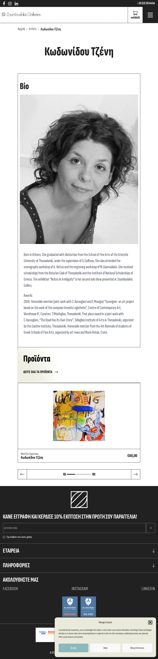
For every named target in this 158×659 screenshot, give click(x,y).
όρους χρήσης (26, 537)
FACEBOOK (10, 588)
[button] (150, 622)
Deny (105, 648)
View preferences (137, 648)
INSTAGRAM (80, 588)
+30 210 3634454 (146, 3)
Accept (73, 648)
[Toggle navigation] (150, 15)
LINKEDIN (148, 588)
